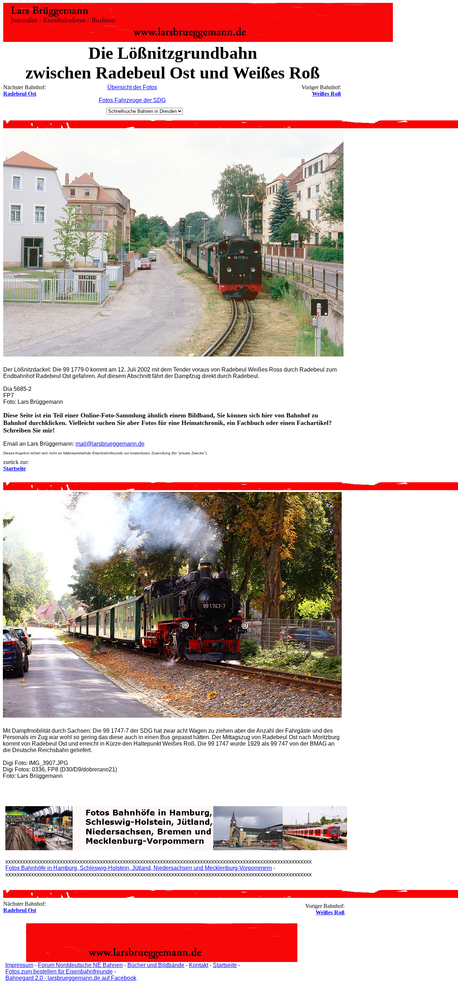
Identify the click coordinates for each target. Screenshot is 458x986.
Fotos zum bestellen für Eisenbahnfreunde (59, 971)
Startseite (225, 965)
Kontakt (198, 965)
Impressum (19, 965)
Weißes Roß (326, 94)
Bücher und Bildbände (155, 965)
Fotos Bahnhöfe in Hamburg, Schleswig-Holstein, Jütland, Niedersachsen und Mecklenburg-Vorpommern (138, 868)
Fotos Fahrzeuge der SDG (132, 100)
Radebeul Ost (19, 94)
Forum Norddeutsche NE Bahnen (80, 965)
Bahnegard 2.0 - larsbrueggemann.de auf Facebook (70, 978)
